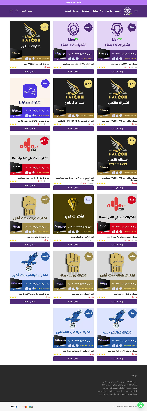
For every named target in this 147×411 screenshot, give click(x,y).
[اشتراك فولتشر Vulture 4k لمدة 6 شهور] (30, 271)
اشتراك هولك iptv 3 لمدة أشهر (38, 237)
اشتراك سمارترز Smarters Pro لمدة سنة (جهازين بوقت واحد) (74, 179)
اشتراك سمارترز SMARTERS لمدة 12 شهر (33, 121)
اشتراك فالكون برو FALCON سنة (37, 64)
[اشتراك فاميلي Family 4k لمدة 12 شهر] (117, 214)
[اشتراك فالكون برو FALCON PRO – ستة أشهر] (117, 98)
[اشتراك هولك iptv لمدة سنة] (73, 271)
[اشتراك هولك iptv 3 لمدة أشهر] (30, 214)
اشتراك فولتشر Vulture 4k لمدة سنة (122, 351)
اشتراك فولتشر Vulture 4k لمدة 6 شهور (34, 294)
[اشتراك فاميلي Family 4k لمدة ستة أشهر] (30, 155)
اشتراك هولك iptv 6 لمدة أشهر (125, 294)
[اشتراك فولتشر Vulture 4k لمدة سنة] (117, 328)
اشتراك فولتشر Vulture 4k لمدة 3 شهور (78, 351)
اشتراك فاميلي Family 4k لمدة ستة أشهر (34, 178)
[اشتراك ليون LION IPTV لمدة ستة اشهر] (73, 41)
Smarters (86, 11)
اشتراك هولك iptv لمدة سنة (83, 294)
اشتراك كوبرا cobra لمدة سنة (82, 237)
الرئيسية (118, 11)
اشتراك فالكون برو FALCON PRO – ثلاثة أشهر (76, 121)
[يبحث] (16, 11)
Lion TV (108, 11)
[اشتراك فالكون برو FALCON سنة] (30, 41)
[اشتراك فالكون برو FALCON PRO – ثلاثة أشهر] (73, 98)
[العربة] (11, 11)
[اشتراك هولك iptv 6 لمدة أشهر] (117, 271)
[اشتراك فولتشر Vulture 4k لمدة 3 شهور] (73, 328)
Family (76, 11)
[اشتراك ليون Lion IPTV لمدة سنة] (117, 41)
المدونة (68, 11)
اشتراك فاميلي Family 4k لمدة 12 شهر (122, 237)
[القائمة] (135, 11)
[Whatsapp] (140, 405)
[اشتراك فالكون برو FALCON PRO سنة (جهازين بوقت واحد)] (117, 155)
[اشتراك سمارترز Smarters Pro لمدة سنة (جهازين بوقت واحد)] (73, 155)
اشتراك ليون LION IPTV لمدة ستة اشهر (78, 64)
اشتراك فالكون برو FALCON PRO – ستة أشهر (119, 121)
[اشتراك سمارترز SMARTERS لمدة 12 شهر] (30, 98)
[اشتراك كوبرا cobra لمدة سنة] (73, 214)
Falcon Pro (98, 11)
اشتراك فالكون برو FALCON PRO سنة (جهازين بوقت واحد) (119, 179)
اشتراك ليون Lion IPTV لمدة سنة (124, 64)
